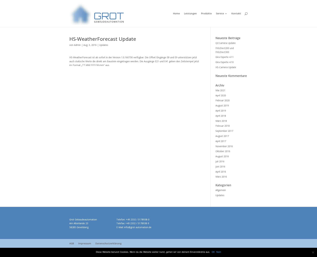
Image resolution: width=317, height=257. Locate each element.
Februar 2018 (222, 125)
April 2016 (220, 171)
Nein (218, 252)
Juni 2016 (220, 166)
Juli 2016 (219, 161)
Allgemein (220, 190)
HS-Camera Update (225, 67)
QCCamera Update (225, 43)
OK (213, 252)
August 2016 (222, 156)
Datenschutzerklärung (108, 243)
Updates (103, 45)
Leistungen (190, 13)
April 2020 (220, 95)
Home (176, 13)
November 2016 (224, 146)
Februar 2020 (222, 100)
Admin (77, 45)
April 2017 (220, 141)
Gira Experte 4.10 (224, 62)
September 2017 (224, 130)
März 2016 (221, 176)
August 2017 (222, 136)
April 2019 (220, 110)
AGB (71, 243)
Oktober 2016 (222, 151)
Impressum (84, 243)
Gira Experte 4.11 (224, 57)
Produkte (206, 13)
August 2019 (222, 105)
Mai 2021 (220, 90)
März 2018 (221, 120)
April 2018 (220, 115)
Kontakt (236, 13)
